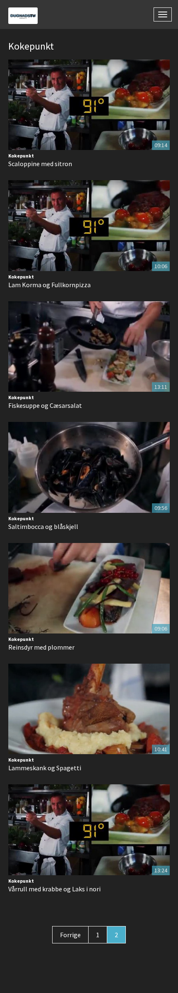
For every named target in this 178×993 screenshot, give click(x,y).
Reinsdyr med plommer (41, 647)
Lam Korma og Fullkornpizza (49, 285)
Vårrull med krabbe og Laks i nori (54, 889)
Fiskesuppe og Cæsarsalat (45, 405)
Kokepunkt (21, 155)
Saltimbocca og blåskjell (43, 526)
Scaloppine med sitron (40, 164)
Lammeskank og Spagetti (44, 768)
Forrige (70, 935)
